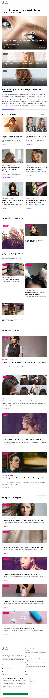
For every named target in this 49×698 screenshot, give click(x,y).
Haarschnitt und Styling (7, 177)
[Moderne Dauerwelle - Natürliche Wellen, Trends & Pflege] (24, 77)
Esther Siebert (5, 134)
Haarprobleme (29, 144)
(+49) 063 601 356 (7, 666)
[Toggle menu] (45, 2)
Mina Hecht (4, 198)
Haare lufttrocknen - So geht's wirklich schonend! (35, 652)
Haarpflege (28, 208)
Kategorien (28, 671)
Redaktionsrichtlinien (43, 690)
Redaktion (5, 671)
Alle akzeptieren (15, 694)
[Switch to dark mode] (42, 2)
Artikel (27, 646)
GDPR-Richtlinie (34, 690)
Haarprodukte (29, 175)
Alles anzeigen (41, 114)
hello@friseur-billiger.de (8, 668)
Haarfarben (6, 18)
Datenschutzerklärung (7, 687)
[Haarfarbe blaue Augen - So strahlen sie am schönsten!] (24, 33)
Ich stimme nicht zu (15, 690)
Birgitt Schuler (28, 134)
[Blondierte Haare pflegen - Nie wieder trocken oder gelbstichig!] (24, 60)
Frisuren (4, 144)
